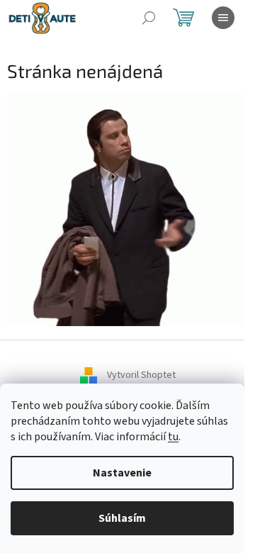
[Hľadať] (149, 18)
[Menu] (223, 18)
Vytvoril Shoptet (141, 376)
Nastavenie (122, 473)
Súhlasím (122, 518)
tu (173, 437)
